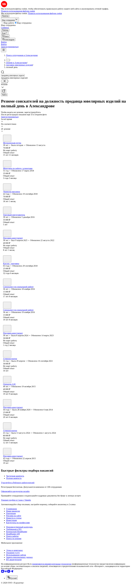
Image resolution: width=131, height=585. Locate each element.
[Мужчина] (7, 210)
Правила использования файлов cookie (45, 13)
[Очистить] (4, 81)
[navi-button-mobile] (3, 50)
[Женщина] (7, 138)
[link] (5, 36)
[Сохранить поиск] (3, 91)
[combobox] (13, 75)
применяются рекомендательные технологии (51, 564)
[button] (4, 42)
